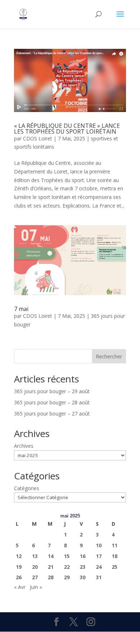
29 (67, 577)
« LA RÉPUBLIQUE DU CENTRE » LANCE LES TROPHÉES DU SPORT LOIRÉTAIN (67, 128)
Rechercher (109, 356)
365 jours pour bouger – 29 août (52, 391)
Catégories (26, 488)
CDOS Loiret (37, 138)
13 (35, 556)
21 (50, 566)
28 (50, 577)
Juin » (36, 587)
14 (50, 556)
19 (19, 566)
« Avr (19, 587)
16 (82, 556)
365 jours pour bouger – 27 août (52, 413)
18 (114, 556)
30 (82, 577)
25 (114, 566)
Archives (23, 445)
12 (19, 556)
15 (67, 556)
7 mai (21, 309)
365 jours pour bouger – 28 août (52, 402)
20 (35, 566)
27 (35, 577)
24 (99, 566)
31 (99, 577)
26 (19, 577)
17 (99, 556)
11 (114, 545)
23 (82, 566)
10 (99, 545)
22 (67, 566)
